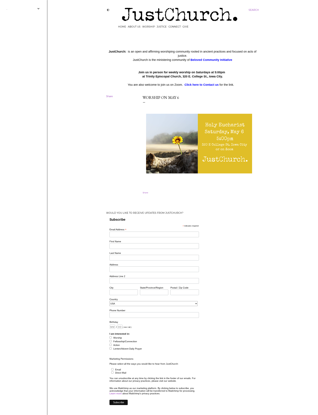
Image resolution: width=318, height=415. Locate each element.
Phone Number (117, 310)
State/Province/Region (151, 287)
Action (116, 345)
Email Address (117, 229)
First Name (115, 241)
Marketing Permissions (121, 358)
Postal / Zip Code (179, 287)
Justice (162, 26)
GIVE (185, 26)
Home (122, 26)
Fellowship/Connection (125, 341)
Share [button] (109, 96)
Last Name (115, 253)
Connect (174, 26)
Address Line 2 (117, 276)
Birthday (113, 322)
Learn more (115, 393)
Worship (148, 26)
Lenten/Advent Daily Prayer (127, 348)
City (111, 287)
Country (113, 299)
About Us (134, 26)
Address (113, 264)
